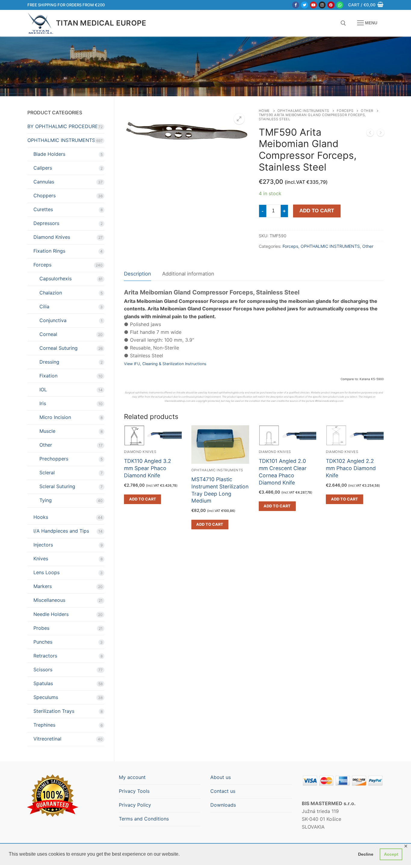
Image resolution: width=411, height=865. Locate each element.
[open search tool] (343, 23)
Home (264, 111)
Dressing (49, 362)
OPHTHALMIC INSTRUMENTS (303, 111)
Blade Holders (49, 154)
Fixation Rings (49, 251)
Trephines (44, 725)
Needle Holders (51, 614)
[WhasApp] (339, 5)
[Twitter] (304, 5)
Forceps (345, 111)
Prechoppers (53, 459)
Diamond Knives (51, 237)
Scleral (47, 472)
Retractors (45, 656)
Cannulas (43, 182)
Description (137, 274)
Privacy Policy (135, 805)
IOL (43, 389)
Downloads (223, 805)
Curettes (43, 209)
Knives (40, 559)
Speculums (45, 697)
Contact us (222, 791)
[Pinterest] (330, 5)
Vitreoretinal (47, 739)
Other (367, 111)
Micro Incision (55, 417)
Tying (45, 500)
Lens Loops (46, 572)
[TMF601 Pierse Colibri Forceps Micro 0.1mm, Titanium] (380, 134)
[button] (239, 118)
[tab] (137, 274)
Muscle (47, 431)
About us (220, 777)
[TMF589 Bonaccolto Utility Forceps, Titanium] (370, 134)
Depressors (46, 223)
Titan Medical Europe (101, 23)
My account (132, 777)
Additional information (188, 274)
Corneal (48, 334)
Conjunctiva (52, 320)
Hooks (40, 517)
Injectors (43, 545)
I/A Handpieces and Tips (61, 531)
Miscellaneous (49, 600)
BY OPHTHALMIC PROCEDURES (64, 126)
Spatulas (43, 683)
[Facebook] (295, 5)
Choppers (44, 195)
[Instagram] (322, 5)
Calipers (42, 168)
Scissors (42, 669)
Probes (41, 628)
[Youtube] (313, 5)
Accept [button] (391, 854)
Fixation (48, 376)
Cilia (44, 306)
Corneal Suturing (58, 348)
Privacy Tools (134, 791)
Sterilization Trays (53, 711)
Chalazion (50, 293)
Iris (42, 403)
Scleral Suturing (57, 486)
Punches (42, 642)
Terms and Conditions (144, 819)
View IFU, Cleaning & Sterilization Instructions (165, 364)
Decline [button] (365, 854)
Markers (42, 586)
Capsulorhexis (55, 279)
